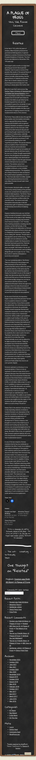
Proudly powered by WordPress (17, 744)
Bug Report (13, 713)
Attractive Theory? (23, 511)
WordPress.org (14, 734)
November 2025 (14, 660)
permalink (19, 537)
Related (25, 624)
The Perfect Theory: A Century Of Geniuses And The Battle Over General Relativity (18, 91)
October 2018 (14, 679)
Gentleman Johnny (15, 607)
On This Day (23, 533)
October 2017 (14, 689)
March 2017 (13, 696)
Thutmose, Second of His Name (16, 531)
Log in (11, 727)
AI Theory (12, 710)
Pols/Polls (13, 612)
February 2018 (14, 687)
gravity (21, 535)
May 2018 (12, 684)
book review (14, 535)
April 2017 (12, 694)
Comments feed (14, 732)
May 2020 (12, 672)
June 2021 (13, 665)
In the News (13, 715)
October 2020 (14, 670)
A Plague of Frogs (18, 15)
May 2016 (12, 701)
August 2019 (13, 677)
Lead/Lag (25, 551)
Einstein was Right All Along (18, 602)
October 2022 (14, 662)
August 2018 (13, 682)
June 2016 (13, 699)
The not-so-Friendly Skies (11, 555)
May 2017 (12, 691)
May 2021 (12, 667)
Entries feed (13, 729)
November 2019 (14, 674)
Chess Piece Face (10, 520)
